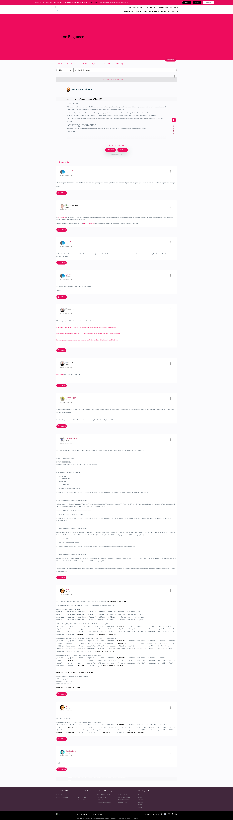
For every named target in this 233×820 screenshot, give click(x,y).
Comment (70, 780)
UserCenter (136, 818)
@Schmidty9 (62, 217)
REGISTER (110, 150)
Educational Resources (73, 64)
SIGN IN (122, 150)
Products (127, 11)
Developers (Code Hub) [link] (124, 797)
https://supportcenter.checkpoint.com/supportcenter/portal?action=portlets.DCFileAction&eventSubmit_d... (87, 340)
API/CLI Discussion (89, 223)
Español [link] (140, 795)
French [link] (140, 797)
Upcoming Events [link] (122, 802)
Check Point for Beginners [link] (84, 795)
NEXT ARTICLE (173, 128)
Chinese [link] (140, 807)
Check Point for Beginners (90, 64)
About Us (129, 818)
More (173, 11)
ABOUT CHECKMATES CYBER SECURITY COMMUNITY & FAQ (150, 7)
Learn (137, 11)
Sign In (176, 7)
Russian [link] (140, 804)
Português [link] (140, 802)
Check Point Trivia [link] (82, 797)
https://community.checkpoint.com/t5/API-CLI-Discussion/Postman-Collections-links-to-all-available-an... (86, 327)
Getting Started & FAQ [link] (62, 795)
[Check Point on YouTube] (168, 814)
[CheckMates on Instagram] (175, 814)
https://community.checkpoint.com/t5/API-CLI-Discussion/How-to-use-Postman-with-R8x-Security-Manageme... (88, 333)
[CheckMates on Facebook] (171, 814)
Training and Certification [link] (104, 802)
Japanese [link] (140, 799)
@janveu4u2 (60, 374)
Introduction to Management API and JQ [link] (111, 64)
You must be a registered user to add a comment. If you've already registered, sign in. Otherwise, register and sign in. (98, 777)
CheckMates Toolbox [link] (123, 795)
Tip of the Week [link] (101, 797)
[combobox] (125, 70)
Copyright (113, 818)
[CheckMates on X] (164, 814)
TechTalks (100, 799)
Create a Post (170, 59)
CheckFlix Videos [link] (81, 799)
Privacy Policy (94, 2)
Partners (164, 11)
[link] (160, 814)
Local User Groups (150, 11)
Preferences (208, 2)
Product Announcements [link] (124, 799)
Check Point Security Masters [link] (105, 795)
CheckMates (61, 64)
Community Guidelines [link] (62, 797)
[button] (186, 2)
